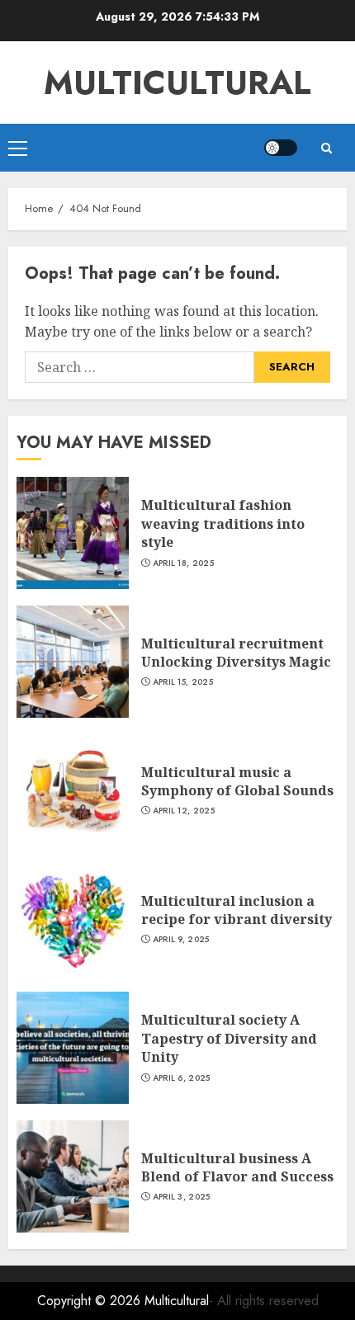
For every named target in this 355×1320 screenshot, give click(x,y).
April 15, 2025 (183, 682)
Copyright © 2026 (90, 1300)
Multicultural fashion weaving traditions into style (223, 523)
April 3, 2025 (182, 1197)
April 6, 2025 (182, 1078)
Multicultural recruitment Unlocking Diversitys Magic (236, 652)
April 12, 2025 (184, 811)
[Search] (326, 148)
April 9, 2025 (181, 939)
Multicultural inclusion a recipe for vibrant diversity (236, 910)
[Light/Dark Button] (280, 147)
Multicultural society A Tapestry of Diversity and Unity (229, 1038)
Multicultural (177, 82)
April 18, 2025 (183, 563)
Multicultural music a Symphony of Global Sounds (237, 781)
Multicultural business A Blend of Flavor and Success (237, 1167)
